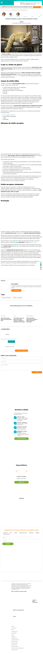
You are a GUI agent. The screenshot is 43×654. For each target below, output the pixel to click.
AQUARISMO (14, 633)
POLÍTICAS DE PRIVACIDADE (17, 648)
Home (12, 626)
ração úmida (33, 242)
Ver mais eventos (21, 438)
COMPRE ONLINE (15, 639)
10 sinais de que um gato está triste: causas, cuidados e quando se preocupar (19, 320)
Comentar (37, 372)
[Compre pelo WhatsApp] (21, 601)
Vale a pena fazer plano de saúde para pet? (6, 319)
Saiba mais (21, 482)
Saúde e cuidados (17, 297)
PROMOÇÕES (14, 644)
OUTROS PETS (14, 631)
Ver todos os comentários (21, 350)
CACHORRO (13, 628)
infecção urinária (16, 75)
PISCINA (13, 636)
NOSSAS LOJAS (14, 643)
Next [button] (41, 15)
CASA (12, 634)
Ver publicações (16, 290)
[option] (3, 14)
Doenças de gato (6, 297)
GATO (12, 629)
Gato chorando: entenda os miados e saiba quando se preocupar (31, 320)
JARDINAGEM (14, 638)
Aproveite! (37, 6)
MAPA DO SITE (14, 649)
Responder (11, 341)
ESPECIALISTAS (14, 646)
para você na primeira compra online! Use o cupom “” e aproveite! (17, 6)
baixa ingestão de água (9, 114)
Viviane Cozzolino (21, 476)
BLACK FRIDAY (14, 641)
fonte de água (15, 242)
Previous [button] (2, 15)
